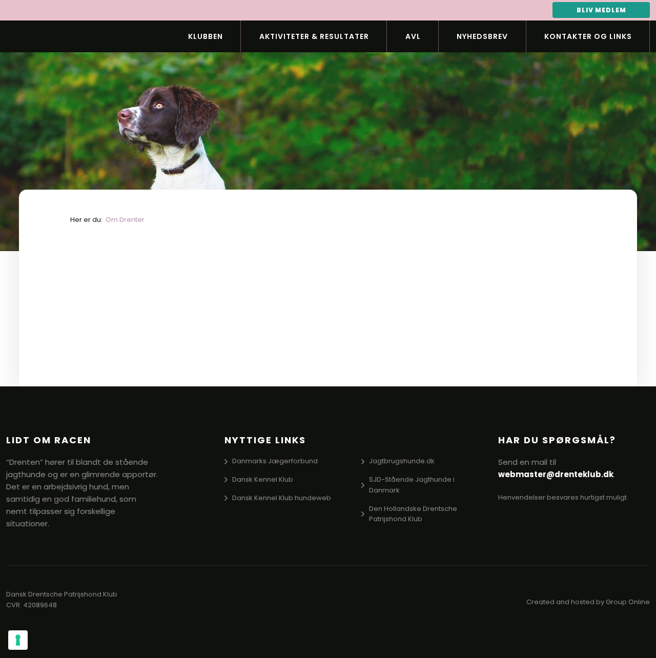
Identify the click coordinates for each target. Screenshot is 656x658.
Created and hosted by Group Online (588, 602)
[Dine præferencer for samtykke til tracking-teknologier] (18, 640)
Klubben (205, 36)
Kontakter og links (588, 36)
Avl (413, 36)
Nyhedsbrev (482, 36)
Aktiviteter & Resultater (314, 36)
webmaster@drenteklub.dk (555, 474)
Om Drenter (125, 219)
